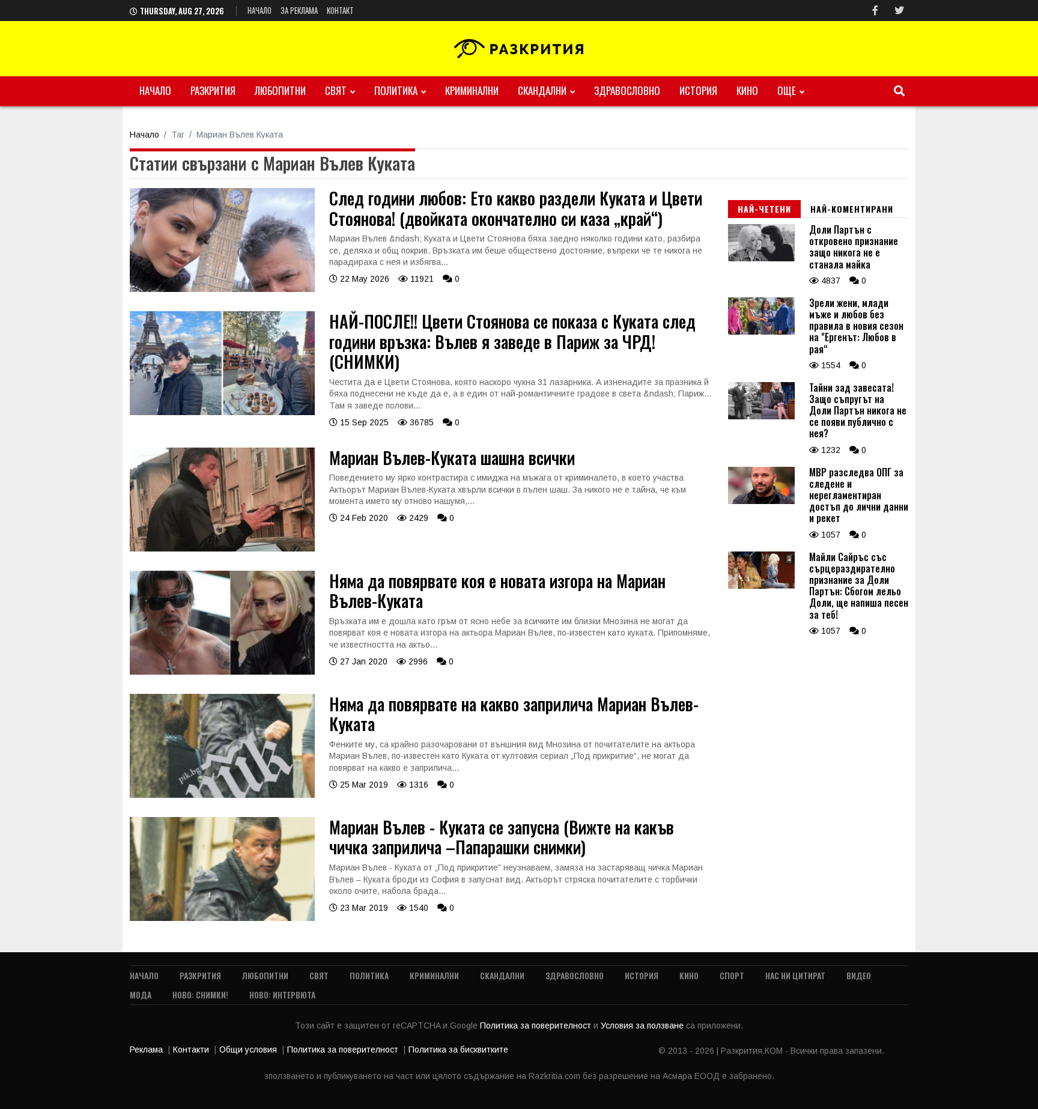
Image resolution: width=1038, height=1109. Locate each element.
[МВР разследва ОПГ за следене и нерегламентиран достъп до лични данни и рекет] (761, 501)
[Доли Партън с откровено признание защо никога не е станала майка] (761, 258)
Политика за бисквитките (458, 1049)
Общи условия (248, 1049)
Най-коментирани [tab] (851, 208)
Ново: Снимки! (200, 994)
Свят (336, 90)
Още (786, 90)
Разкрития (212, 90)
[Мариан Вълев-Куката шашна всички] (222, 548)
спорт (732, 975)
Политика (395, 90)
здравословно (627, 90)
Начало (259, 10)
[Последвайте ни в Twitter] (899, 10)
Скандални (542, 90)
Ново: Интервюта (282, 994)
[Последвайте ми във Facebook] (875, 10)
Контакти (191, 1049)
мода (140, 994)
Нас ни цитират (795, 975)
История (698, 90)
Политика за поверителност (536, 1025)
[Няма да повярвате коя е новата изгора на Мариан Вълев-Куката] (222, 671)
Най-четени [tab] (764, 208)
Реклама (146, 1049)
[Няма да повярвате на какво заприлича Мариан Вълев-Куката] (222, 795)
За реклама (299, 10)
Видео (858, 975)
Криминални (472, 90)
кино (747, 90)
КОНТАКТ (340, 10)
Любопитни (280, 90)
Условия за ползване (643, 1025)
